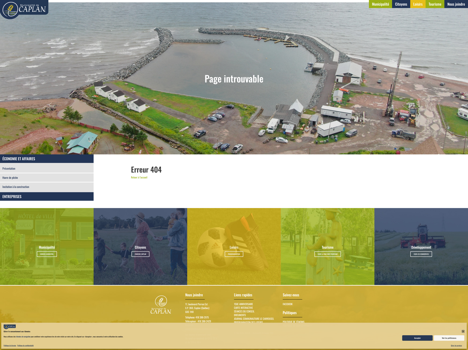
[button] (463, 331)
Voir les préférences (449, 338)
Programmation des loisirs (248, 322)
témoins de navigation (23, 336)
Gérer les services (456, 345)
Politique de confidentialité (25, 345)
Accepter (417, 338)
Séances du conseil (244, 311)
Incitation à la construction (15, 187)
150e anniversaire (243, 304)
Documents (240, 315)
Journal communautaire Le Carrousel (254, 318)
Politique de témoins (10, 345)
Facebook (287, 304)
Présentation (8, 168)
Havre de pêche (10, 177)
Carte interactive (243, 308)
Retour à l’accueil (139, 177)
